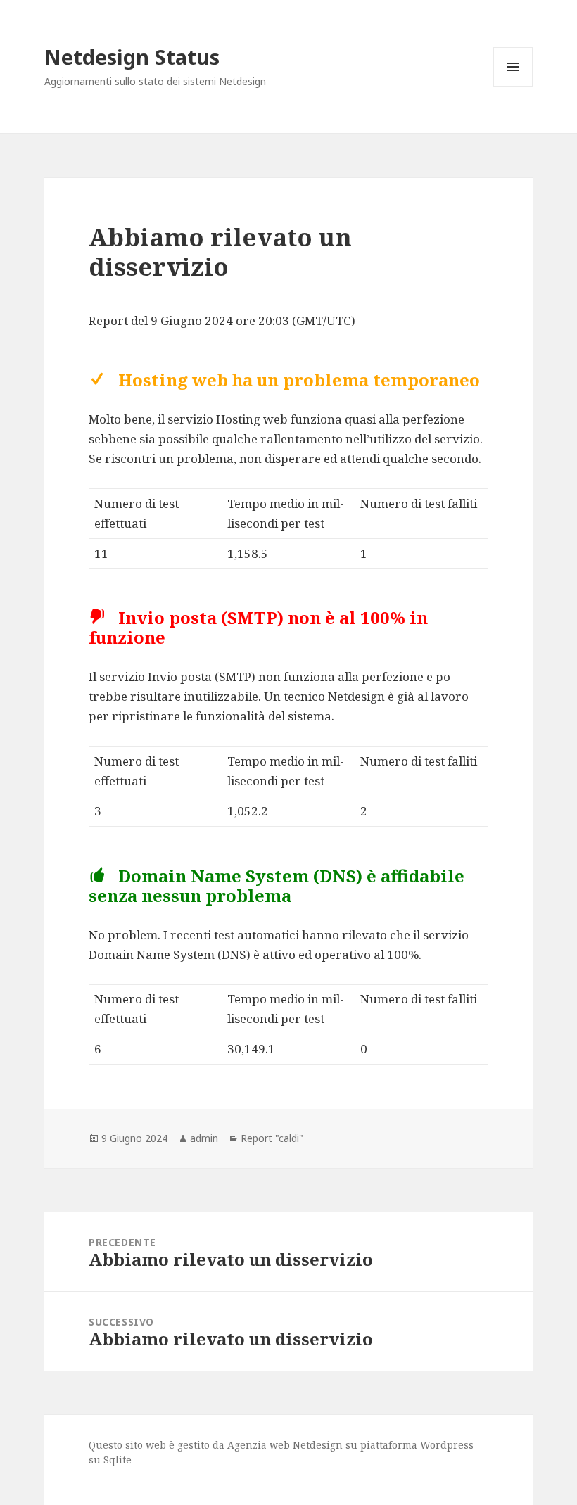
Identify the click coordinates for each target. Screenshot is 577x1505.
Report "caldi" (272, 1138)
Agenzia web (258, 1445)
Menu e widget (513, 86)
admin (204, 1138)
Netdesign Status (132, 56)
